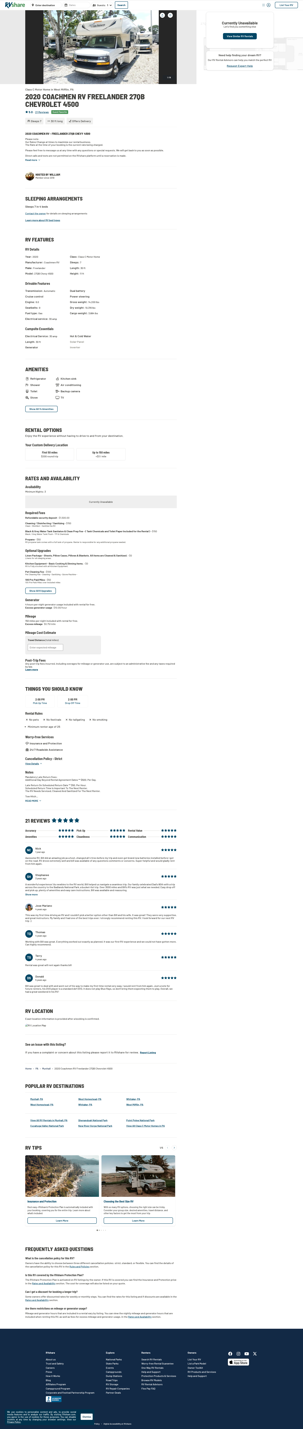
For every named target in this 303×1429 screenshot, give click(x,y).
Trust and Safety (55, 1363)
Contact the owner (35, 213)
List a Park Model (197, 1363)
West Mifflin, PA (134, 1104)
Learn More (62, 1220)
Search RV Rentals (151, 1359)
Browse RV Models (151, 1380)
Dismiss (87, 1416)
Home (28, 1068)
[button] (33, 159)
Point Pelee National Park (140, 1120)
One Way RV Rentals (152, 1367)
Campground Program (58, 1388)
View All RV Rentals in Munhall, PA (48, 1120)
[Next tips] (174, 1147)
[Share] (162, 15)
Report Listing (148, 1052)
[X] (254, 1353)
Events (110, 1367)
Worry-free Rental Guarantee (157, 1363)
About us (51, 1359)
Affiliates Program (56, 1384)
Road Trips (112, 1380)
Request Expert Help (240, 66)
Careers (50, 1367)
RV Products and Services (202, 1371)
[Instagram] (240, 1353)
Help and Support (150, 1371)
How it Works (53, 1376)
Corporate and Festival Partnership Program (70, 1392)
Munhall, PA (36, 1098)
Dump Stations (114, 1376)
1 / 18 (169, 77)
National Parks (114, 1359)
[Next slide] (172, 47)
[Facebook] (232, 1353)
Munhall (46, 1068)
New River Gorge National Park (95, 1125)
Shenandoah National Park (92, 1120)
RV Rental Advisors (152, 1384)
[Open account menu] (266, 5)
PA (37, 1068)
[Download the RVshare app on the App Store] (238, 1364)
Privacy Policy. (14, 1422)
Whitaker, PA (85, 1104)
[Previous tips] (167, 1147)
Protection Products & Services (158, 1376)
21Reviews (42, 112)
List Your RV (286, 4)
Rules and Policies (79, 1266)
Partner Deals (113, 1392)
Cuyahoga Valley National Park (47, 1125)
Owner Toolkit (195, 1367)
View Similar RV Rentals (240, 36)
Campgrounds (114, 1371)
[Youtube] (248, 1353)
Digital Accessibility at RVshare (117, 1424)
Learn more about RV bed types (42, 220)
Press (49, 1371)
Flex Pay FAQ (148, 1388)
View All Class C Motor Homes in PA (145, 1125)
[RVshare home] (15, 5)
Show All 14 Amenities (41, 408)
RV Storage (112, 1384)
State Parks (112, 1363)
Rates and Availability (44, 1283)
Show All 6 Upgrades (40, 590)
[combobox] (48, 5)
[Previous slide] (30, 47)
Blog (48, 1380)
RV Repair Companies (118, 1388)
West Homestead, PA (41, 1104)
